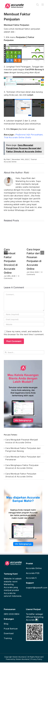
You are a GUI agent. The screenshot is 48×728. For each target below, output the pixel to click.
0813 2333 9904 (11, 614)
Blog (6, 623)
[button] (6, 253)
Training (8, 638)
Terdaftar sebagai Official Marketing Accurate (34, 617)
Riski (8, 159)
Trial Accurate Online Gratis (17, 137)
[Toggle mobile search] (37, 4)
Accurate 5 (31, 578)
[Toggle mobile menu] (42, 4)
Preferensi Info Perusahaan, (29, 134)
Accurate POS (33, 573)
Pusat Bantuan (11, 628)
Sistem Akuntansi (22, 659)
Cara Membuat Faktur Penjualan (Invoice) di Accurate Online (11, 261)
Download (8, 633)
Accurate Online (34, 568)
